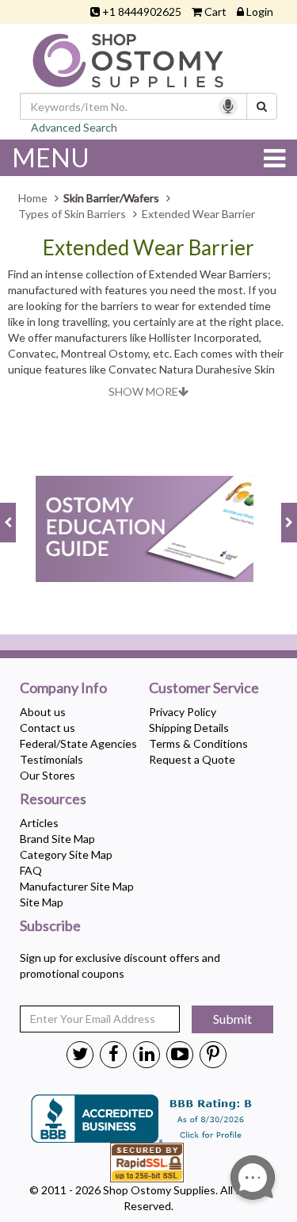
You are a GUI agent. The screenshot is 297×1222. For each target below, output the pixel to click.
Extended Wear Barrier (148, 247)
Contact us (47, 727)
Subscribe (50, 926)
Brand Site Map (57, 838)
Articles (39, 822)
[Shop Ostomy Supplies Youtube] (179, 1053)
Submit (232, 1018)
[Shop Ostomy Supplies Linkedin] (146, 1053)
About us (43, 711)
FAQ (31, 870)
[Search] (261, 106)
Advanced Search (74, 127)
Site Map (41, 902)
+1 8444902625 (141, 11)
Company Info (63, 688)
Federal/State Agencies (78, 743)
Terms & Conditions (198, 743)
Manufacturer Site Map (77, 886)
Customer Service (204, 688)
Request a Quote (192, 759)
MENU (50, 157)
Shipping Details (189, 727)
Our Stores (47, 775)
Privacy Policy (182, 711)
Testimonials (51, 759)
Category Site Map (66, 854)
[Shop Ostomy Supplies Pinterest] (213, 1053)
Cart (215, 11)
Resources (53, 799)
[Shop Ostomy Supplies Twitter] (80, 1053)
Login (259, 11)
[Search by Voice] (228, 106)
